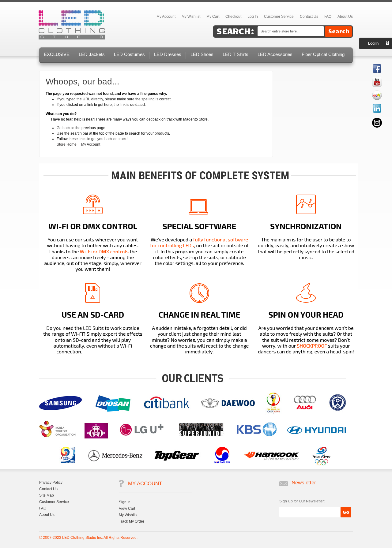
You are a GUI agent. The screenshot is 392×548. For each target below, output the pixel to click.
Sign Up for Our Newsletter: (302, 501)
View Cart (127, 508)
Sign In (124, 502)
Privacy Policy (50, 482)
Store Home (67, 144)
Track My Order (131, 521)
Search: (235, 30)
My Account (90, 144)
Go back (63, 128)
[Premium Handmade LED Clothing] (72, 25)
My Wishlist (191, 16)
